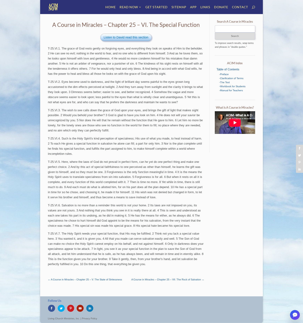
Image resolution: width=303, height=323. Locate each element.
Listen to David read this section (126, 37)
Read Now (129, 7)
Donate (221, 7)
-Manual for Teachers (231, 90)
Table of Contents (228, 69)
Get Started (156, 7)
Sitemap (178, 7)
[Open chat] (295, 315)
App (193, 7)
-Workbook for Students (232, 86)
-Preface (224, 74)
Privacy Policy (89, 318)
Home (110, 7)
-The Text (224, 82)
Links (205, 7)
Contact (240, 7)
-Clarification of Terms (231, 78)
